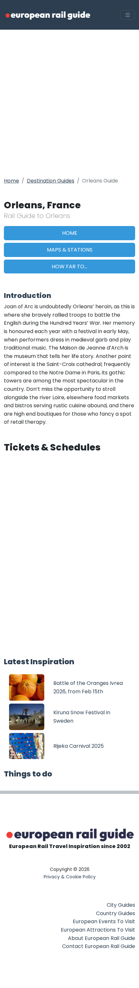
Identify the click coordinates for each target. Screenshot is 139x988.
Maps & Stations (69, 249)
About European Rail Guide (101, 938)
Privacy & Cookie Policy (70, 877)
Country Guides (115, 913)
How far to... (69, 266)
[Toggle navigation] (127, 15)
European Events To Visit (104, 921)
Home (11, 180)
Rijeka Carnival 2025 (78, 746)
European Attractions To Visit (98, 930)
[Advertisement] (69, 102)
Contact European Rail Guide (98, 946)
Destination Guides (50, 180)
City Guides (121, 905)
